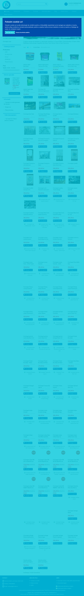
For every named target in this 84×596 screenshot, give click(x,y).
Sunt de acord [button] (10, 32)
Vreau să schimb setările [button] (23, 32)
